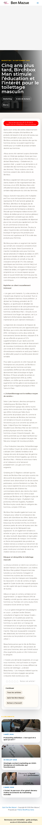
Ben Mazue (20, 3)
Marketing (7, 99)
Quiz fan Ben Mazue (15, 698)
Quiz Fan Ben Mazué (9, 807)
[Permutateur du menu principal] (38, 3)
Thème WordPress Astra (25, 810)
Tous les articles (14, 692)
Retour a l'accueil (14, 703)
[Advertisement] (21, 28)
